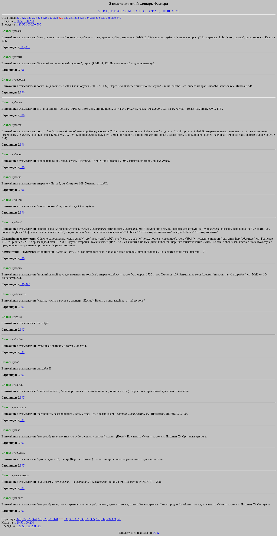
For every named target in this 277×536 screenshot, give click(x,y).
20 (18, 21)
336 (98, 17)
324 (34, 17)
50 (21, 21)
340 (119, 17)
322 (24, 17)
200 (31, 21)
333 (82, 17)
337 (103, 17)
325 (39, 17)
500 (39, 24)
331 (71, 17)
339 (113, 17)
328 (55, 17)
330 (66, 17)
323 (29, 17)
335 (92, 17)
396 (27, 47)
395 (22, 47)
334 (87, 17)
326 (45, 17)
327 (50, 17)
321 (18, 17)
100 (26, 21)
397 (27, 284)
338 (108, 17)
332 (76, 17)
